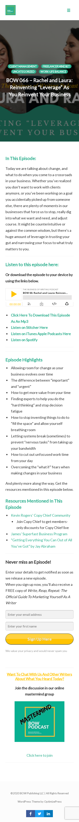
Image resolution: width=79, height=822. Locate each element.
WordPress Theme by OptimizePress (40, 801)
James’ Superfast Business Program (39, 534)
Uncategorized (24, 71)
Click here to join (40, 755)
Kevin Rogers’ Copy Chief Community (40, 515)
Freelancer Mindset (56, 66)
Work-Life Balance (53, 71)
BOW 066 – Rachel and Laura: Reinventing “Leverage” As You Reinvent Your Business (39, 87)
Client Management (23, 66)
